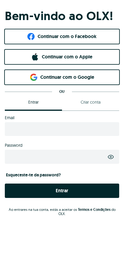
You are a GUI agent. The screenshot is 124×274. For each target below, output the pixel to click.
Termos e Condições (94, 209)
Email (9, 118)
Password (14, 145)
